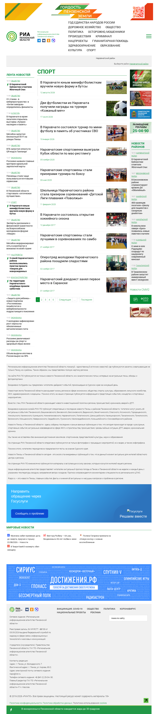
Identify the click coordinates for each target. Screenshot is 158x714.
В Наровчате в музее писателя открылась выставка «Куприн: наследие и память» (16, 120)
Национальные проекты (71, 612)
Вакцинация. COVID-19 (69, 608)
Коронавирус (128, 608)
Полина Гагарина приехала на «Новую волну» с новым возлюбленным (95, 539)
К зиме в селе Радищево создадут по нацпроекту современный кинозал (138, 253)
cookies (103, 702)
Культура (75, 50)
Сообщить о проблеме (29, 513)
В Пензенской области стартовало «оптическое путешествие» (18, 193)
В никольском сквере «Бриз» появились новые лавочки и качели (140, 229)
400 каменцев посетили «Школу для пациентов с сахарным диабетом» (140, 207)
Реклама (95, 612)
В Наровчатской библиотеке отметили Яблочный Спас (139, 163)
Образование (110, 45)
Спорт (91, 50)
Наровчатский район (105, 58)
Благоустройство (19, 277)
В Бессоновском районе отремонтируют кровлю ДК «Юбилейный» (139, 184)
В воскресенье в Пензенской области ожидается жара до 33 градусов (60, 708)
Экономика (16, 158)
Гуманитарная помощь (110, 41)
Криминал (104, 36)
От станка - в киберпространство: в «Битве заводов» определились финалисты (19, 103)
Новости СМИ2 (139, 289)
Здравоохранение (82, 45)
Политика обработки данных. (58, 702)
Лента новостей (18, 75)
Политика (75, 32)
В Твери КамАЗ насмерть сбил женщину (23, 548)
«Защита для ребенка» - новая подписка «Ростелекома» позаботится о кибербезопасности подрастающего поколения (20, 305)
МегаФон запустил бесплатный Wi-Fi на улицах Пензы (16, 137)
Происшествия (79, 36)
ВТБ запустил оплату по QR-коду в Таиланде (18, 150)
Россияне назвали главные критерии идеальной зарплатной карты (20, 164)
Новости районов (138, 145)
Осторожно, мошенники (106, 32)
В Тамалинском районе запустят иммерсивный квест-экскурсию (139, 275)
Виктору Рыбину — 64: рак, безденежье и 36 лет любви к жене (59, 537)
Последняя (86, 299)
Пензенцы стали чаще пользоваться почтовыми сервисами (19, 178)
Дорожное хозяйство (84, 27)
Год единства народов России (91, 22)
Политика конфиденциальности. (26, 702)
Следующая (65, 299)
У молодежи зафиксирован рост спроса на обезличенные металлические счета (20, 325)
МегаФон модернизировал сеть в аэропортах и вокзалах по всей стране (20, 246)
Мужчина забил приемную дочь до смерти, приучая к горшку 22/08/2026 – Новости (23, 539)
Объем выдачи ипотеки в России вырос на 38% (19, 354)
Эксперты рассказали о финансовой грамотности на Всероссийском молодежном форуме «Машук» (19, 228)
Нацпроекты (78, 41)
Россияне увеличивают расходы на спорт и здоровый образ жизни (18, 341)
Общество (113, 27)
